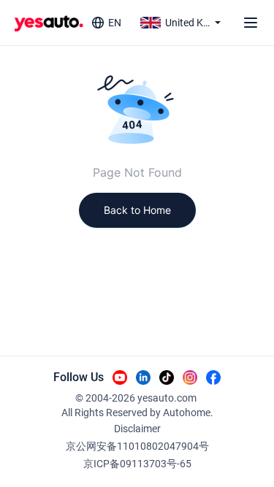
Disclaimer (137, 428)
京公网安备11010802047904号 (137, 446)
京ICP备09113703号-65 (137, 463)
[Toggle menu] (250, 22)
